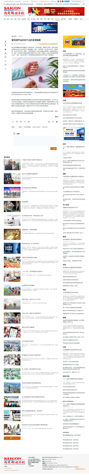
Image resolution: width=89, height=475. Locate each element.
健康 (49, 19)
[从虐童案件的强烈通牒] (12, 290)
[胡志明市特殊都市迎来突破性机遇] (12, 387)
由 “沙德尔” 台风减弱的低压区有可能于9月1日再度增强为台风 (73, 421)
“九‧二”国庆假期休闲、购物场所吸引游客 (74, 148)
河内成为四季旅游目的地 (69, 388)
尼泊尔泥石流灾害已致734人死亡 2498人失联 (73, 196)
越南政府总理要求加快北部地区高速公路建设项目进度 (74, 72)
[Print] (5, 57)
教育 (38, 19)
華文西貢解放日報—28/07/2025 (71, 447)
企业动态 (23, 19)
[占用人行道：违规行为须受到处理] (12, 318)
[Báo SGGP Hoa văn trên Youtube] (60, 1)
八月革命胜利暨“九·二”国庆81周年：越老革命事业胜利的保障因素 (74, 55)
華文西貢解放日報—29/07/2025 (71, 444)
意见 (81, 19)
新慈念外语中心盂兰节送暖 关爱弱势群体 (73, 250)
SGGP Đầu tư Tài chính (44, 1)
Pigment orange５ (36, 127)
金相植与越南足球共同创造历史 (71, 281)
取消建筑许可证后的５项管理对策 (31, 355)
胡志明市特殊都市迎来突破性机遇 (31, 383)
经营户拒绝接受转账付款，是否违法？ (32, 411)
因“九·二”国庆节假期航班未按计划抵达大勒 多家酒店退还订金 (73, 162)
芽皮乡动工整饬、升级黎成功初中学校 (72, 262)
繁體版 (76, 19)
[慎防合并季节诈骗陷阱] (12, 332)
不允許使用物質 (27, 127)
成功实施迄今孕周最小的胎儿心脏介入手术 (73, 338)
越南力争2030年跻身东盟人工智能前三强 (73, 311)
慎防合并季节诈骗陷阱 (28, 327)
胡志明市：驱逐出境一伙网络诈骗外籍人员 (73, 122)
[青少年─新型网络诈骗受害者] (12, 178)
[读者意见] (5, 68)
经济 (19, 19)
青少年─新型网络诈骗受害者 (30, 174)
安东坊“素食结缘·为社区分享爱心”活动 (72, 234)
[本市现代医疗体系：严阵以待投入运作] (12, 220)
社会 (12, 19)
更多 (11, 438)
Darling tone (44, 127)
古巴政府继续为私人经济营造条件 (71, 192)
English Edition (26, 1)
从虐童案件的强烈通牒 (28, 285)
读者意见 (20, 36)
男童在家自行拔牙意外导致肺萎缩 (71, 344)
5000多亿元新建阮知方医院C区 (70, 341)
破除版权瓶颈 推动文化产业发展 (71, 365)
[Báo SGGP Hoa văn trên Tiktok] (62, 1)
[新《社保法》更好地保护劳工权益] (12, 373)
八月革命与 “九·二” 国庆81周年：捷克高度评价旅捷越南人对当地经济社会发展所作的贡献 (74, 77)
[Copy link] (5, 61)
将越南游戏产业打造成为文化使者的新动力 (73, 314)
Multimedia (68, 402)
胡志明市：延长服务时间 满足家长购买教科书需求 (73, 258)
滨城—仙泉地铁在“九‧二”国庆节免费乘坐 (73, 417)
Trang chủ (5, 19)
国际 (28, 19)
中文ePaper (53, 1)
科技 (45, 19)
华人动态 (33, 19)
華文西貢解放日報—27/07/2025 (71, 450)
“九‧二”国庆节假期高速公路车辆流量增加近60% (74, 406)
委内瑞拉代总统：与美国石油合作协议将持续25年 (74, 201)
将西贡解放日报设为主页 (80, 470)
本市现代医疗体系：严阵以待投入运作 (32, 215)
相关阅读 (7, 157)
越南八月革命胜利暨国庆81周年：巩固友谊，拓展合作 (74, 68)
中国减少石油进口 (67, 158)
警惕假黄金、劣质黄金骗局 (29, 229)
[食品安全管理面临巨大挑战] (12, 262)
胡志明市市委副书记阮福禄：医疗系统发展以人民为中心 (73, 322)
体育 (41, 19)
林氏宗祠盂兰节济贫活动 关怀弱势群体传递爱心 (73, 225)
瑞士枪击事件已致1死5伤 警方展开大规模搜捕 (73, 189)
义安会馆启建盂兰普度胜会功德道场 (72, 221)
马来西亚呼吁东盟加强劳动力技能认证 (73, 177)
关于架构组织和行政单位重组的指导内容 (33, 397)
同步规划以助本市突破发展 (29, 187)
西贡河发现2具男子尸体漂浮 (70, 116)
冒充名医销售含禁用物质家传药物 (72, 104)
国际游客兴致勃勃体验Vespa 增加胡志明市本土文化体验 (74, 394)
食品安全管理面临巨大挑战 (29, 257)
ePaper (66, 434)
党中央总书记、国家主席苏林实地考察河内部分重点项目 (74, 81)
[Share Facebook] (5, 45)
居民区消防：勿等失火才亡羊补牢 (31, 299)
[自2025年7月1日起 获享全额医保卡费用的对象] (12, 429)
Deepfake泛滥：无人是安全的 (30, 243)
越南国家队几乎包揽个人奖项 (70, 287)
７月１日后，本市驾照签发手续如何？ (32, 271)
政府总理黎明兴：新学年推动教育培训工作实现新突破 (74, 253)
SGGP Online (18, 1)
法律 (15, 19)
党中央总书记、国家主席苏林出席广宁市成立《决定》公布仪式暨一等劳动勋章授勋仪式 (40, 4)
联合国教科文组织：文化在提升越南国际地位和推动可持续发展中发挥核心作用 (74, 369)
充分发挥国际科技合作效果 (70, 293)
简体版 (70, 19)
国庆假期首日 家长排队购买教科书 (72, 240)
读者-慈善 (57, 19)
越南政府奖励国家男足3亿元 (70, 278)
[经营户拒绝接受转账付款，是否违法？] (12, 415)
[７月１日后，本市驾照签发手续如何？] (12, 276)
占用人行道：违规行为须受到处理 (31, 313)
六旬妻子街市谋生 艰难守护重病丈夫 (32, 160)
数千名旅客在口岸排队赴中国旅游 (71, 398)
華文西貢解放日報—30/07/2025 (71, 441)
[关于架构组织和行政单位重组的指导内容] (12, 401)
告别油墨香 (25, 201)
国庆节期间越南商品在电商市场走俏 (72, 166)
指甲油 (20, 127)
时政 (8, 19)
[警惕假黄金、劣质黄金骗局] (12, 234)
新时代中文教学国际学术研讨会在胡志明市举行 (74, 230)
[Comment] (5, 64)
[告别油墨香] (12, 206)
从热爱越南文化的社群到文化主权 (72, 351)
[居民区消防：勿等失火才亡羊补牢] (12, 304)
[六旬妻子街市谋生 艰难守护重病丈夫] (12, 164)
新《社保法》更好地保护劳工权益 (31, 369)
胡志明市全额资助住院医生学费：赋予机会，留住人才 (74, 334)
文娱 (52, 19)
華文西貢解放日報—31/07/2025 (72, 436)
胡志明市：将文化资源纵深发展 (71, 362)
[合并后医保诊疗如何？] (12, 345)
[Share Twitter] (5, 49)
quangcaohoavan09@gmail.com (11, 471)
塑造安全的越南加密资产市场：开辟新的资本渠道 (74, 170)
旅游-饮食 (63, 19)
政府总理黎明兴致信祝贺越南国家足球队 (73, 284)
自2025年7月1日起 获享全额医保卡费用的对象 (35, 425)
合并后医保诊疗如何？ (28, 341)
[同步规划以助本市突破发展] (12, 192)
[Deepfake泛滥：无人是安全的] (12, 248)
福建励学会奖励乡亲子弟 (70, 208)
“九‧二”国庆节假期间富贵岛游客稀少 (73, 380)
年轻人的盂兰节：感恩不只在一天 (71, 373)
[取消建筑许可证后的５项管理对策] (12, 359)
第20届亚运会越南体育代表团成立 (72, 268)
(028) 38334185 (7, 469)
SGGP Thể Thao (34, 1)
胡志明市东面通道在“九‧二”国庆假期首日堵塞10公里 (73, 428)
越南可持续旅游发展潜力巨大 (70, 391)
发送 (54, 148)
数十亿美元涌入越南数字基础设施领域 (72, 308)
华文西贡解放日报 (14, 11)
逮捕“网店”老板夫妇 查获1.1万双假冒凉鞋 (73, 125)
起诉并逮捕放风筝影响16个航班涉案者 (72, 119)
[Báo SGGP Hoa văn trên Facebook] (58, 1)
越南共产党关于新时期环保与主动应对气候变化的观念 (74, 305)
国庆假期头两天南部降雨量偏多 (71, 425)
